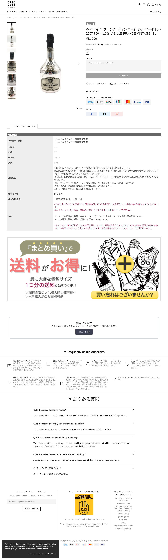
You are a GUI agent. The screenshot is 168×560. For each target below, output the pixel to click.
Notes (89, 59)
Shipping (100, 45)
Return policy (123, 520)
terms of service (123, 504)
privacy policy (123, 517)
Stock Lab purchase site (123, 526)
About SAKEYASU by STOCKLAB (123, 499)
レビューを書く (84, 332)
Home (9, 17)
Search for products (123, 529)
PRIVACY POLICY (36, 554)
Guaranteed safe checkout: (99, 97)
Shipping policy (123, 514)
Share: (89, 110)
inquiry (123, 523)
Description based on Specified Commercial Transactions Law (123, 508)
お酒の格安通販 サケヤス (11, 4)
